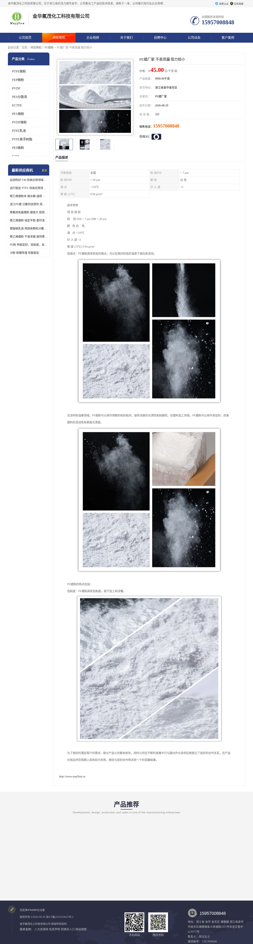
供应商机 (59, 37)
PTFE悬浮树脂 (22, 139)
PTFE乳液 (19, 130)
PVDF (16, 88)
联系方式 (25, 47)
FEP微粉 (18, 80)
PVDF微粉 (19, 122)
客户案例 (228, 37)
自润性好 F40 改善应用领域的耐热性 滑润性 (28, 179)
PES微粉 (18, 147)
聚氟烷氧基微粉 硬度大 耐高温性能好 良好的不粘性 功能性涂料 (28, 212)
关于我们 (126, 37)
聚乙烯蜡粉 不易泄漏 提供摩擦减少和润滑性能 (28, 236)
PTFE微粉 (19, 71)
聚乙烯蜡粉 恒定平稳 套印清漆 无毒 (28, 220)
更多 (44, 170)
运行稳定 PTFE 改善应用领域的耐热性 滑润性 (28, 188)
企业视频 (92, 37)
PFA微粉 (18, 113)
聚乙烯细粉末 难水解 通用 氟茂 (28, 196)
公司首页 (25, 37)
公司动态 (194, 37)
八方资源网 (41, 929)
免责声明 (54, 929)
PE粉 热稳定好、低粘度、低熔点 (28, 244)
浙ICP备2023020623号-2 (60, 916)
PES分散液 (19, 97)
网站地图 (81, 929)
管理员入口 (68, 929)
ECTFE (17, 105)
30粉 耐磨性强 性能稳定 (24, 252)
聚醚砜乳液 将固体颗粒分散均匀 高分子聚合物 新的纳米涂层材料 (28, 228)
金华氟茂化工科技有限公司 (35, 923)
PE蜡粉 (49, 47)
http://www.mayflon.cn (72, 776)
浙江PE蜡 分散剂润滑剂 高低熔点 (28, 204)
